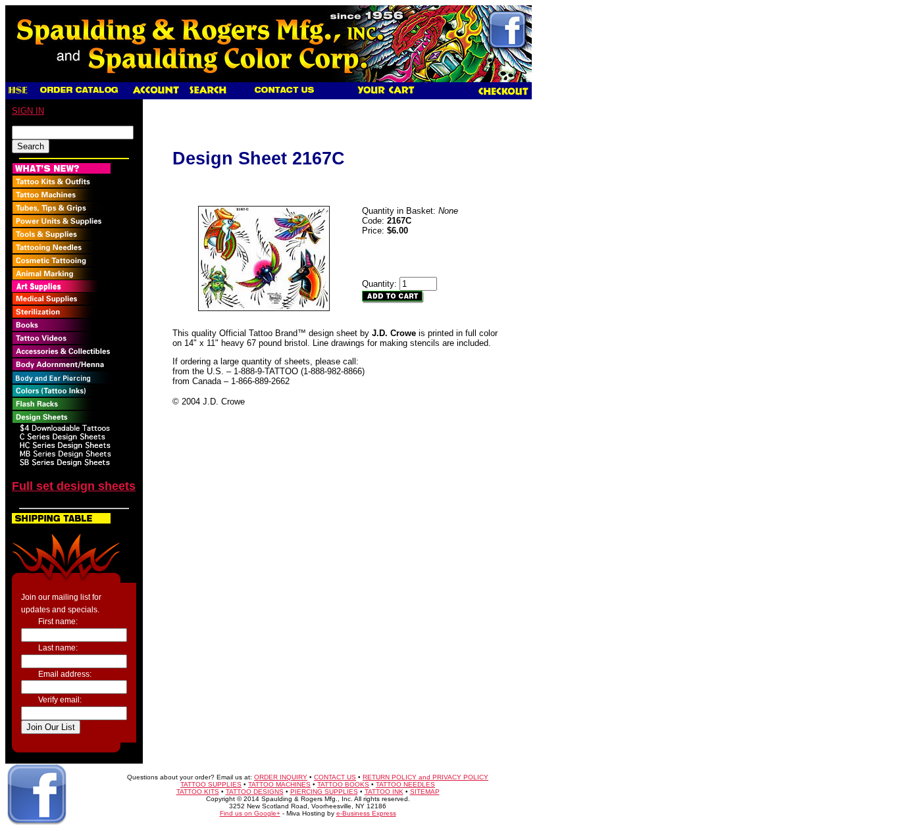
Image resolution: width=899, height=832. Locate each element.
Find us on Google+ (250, 813)
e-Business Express (366, 813)
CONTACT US (335, 777)
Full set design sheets (74, 486)
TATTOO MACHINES (279, 784)
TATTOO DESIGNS (255, 791)
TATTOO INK (384, 791)
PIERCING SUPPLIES (324, 791)
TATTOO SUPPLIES (211, 784)
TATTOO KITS (197, 791)
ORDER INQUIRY (280, 777)
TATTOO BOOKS (343, 784)
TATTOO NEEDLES (405, 784)
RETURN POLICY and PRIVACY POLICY (425, 777)
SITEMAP (425, 791)
